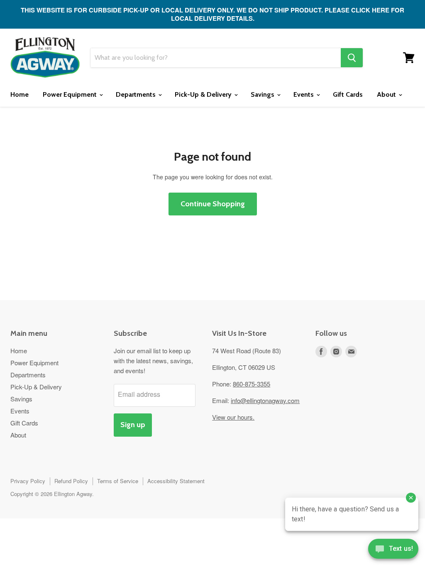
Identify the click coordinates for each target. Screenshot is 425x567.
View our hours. (233, 417)
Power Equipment (70, 94)
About (387, 94)
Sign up (132, 424)
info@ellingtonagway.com (265, 400)
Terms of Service (117, 481)
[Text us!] (393, 550)
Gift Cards (348, 94)
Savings (263, 94)
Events (304, 94)
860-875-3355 (251, 383)
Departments (136, 94)
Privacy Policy (27, 481)
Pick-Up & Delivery (204, 94)
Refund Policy (71, 481)
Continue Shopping (213, 203)
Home (19, 94)
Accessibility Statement (176, 481)
